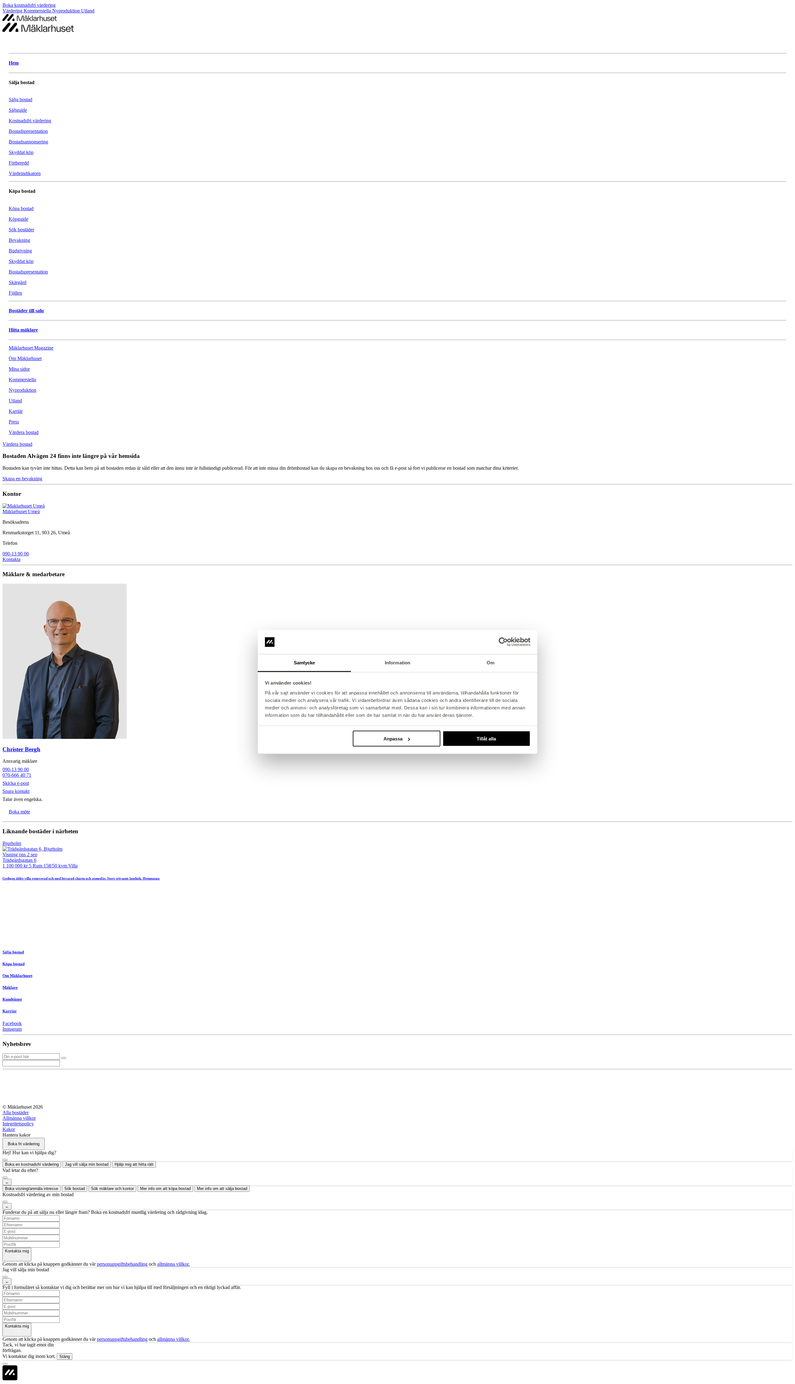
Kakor (8, 1129)
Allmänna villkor (19, 1118)
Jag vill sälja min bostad (86, 1164)
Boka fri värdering (23, 1144)
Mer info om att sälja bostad (222, 1188)
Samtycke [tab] (304, 662)
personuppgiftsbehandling (122, 1264)
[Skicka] (63, 1058)
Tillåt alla (486, 738)
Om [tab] (490, 662)
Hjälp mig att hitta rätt (134, 1164)
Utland (87, 10)
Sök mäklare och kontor (112, 1188)
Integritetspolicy (18, 1123)
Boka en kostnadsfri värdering (32, 1164)
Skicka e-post (15, 783)
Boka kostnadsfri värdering (29, 5)
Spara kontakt (16, 791)
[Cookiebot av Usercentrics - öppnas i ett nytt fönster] (503, 642)
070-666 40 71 (16, 775)
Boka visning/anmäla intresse (31, 1188)
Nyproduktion (66, 10)
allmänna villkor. (173, 1264)
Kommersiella (38, 10)
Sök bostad (74, 1188)
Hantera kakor (16, 1135)
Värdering (13, 10)
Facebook (12, 1023)
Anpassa (393, 738)
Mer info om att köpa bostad (165, 1188)
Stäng (64, 1356)
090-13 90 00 (15, 553)
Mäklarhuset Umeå (21, 511)
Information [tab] (397, 662)
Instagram (12, 1029)
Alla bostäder (15, 1112)
